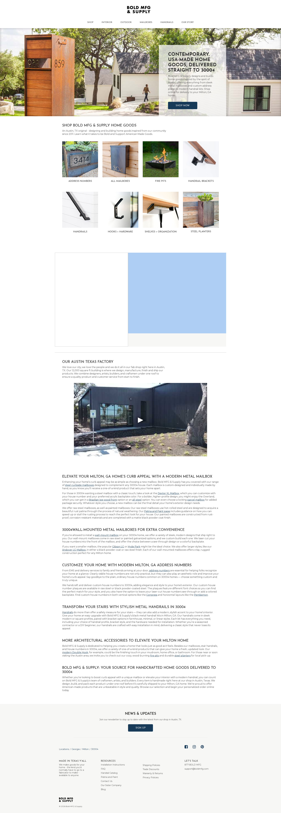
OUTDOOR (126, 22)
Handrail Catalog (109, 773)
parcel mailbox (196, 499)
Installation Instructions (113, 764)
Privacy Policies (151, 777)
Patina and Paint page (157, 511)
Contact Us (106, 781)
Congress (151, 595)
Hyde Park (134, 546)
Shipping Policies (151, 765)
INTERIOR (107, 22)
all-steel (137, 499)
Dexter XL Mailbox (168, 493)
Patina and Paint (109, 777)
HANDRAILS (166, 22)
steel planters (182, 655)
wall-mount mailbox (107, 535)
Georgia (76, 749)
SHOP (90, 22)
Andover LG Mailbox (74, 549)
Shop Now (183, 105)
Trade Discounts (151, 769)
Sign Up (141, 728)
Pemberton (201, 595)
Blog (103, 789)
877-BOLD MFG (193, 764)
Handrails (67, 612)
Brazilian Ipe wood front (103, 499)
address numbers (159, 570)
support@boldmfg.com (197, 769)
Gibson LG (118, 546)
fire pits (154, 655)
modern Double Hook (75, 652)
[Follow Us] (186, 749)
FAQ (103, 769)
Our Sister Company (111, 785)
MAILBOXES (146, 22)
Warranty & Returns (153, 773)
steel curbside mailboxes (79, 485)
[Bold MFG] (138, 10)
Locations (64, 749)
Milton (85, 749)
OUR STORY (187, 22)
